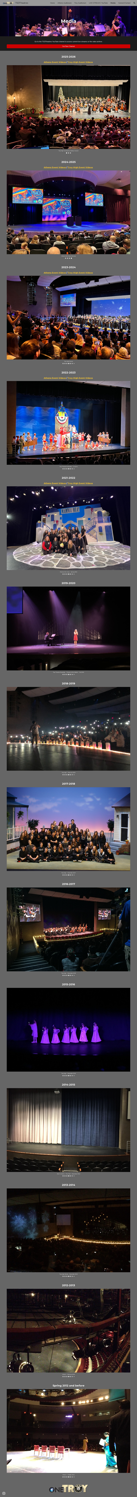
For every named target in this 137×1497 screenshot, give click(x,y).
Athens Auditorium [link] (65, 3)
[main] (68, 21)
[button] (134, 3)
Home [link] (52, 3)
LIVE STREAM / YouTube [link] (98, 3)
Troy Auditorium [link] (80, 3)
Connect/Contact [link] (124, 3)
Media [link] (113, 3)
